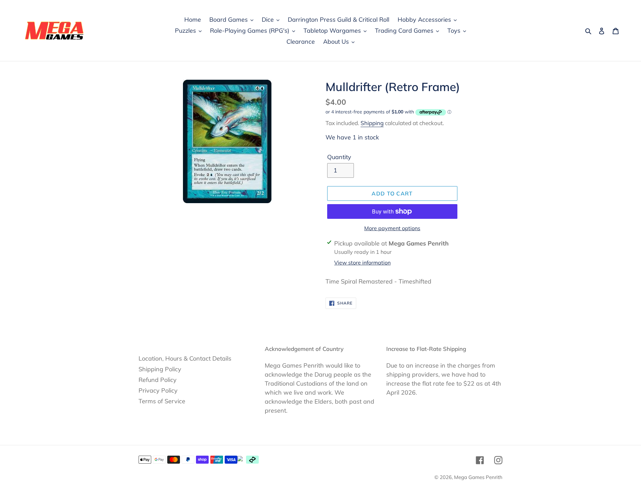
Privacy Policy (158, 390)
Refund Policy (158, 380)
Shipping (372, 122)
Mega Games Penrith (478, 477)
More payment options (392, 228)
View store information (362, 262)
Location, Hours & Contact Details (185, 358)
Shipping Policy (160, 369)
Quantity (339, 157)
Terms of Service (162, 401)
